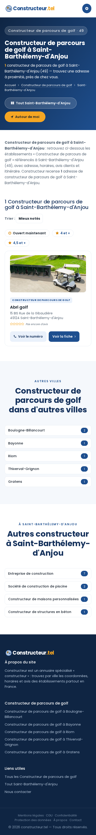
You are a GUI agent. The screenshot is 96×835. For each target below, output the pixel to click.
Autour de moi (27, 116)
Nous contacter (18, 791)
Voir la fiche (62, 336)
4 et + (65, 233)
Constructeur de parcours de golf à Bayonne (43, 724)
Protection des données (33, 820)
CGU (49, 815)
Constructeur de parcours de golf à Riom (39, 732)
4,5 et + (19, 243)
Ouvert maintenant (29, 233)
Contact (75, 820)
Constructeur (34, 8)
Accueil (10, 85)
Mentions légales (31, 815)
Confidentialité (66, 815)
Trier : (10, 218)
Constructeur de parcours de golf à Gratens (42, 752)
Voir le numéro (30, 336)
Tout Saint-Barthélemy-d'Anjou (43, 103)
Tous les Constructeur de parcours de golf (41, 776)
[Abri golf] (48, 273)
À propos (60, 820)
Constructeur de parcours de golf (46, 85)
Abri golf (19, 307)
